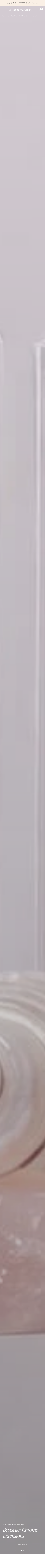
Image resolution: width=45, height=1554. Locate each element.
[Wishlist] (35, 10)
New (3, 16)
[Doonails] (22, 10)
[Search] (10, 9)
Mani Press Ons (12, 16)
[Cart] (40, 10)
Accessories (34, 16)
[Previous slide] (17, 1550)
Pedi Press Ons (24, 16)
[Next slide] (28, 1550)
